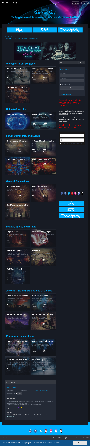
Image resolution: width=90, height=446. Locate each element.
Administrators (16, 408)
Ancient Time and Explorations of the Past (29, 290)
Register (14, 387)
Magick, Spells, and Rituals (21, 226)
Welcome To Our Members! (21, 63)
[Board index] (45, 14)
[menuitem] (14, 2)
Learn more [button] (56, 443)
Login (8, 387)
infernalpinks (11, 416)
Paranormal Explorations (20, 336)
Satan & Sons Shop (16, 109)
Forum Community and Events (23, 135)
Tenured (23, 408)
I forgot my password (41, 390)
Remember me (11, 393)
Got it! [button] (80, 443)
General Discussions (17, 181)
